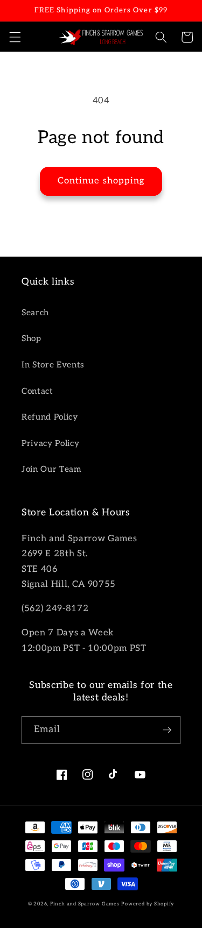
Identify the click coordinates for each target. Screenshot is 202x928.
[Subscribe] (167, 730)
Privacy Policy (50, 443)
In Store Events (53, 365)
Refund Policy (50, 417)
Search (35, 313)
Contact (37, 391)
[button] (14, 37)
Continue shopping (101, 180)
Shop (31, 339)
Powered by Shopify (147, 904)
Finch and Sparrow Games (85, 904)
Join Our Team (51, 469)
